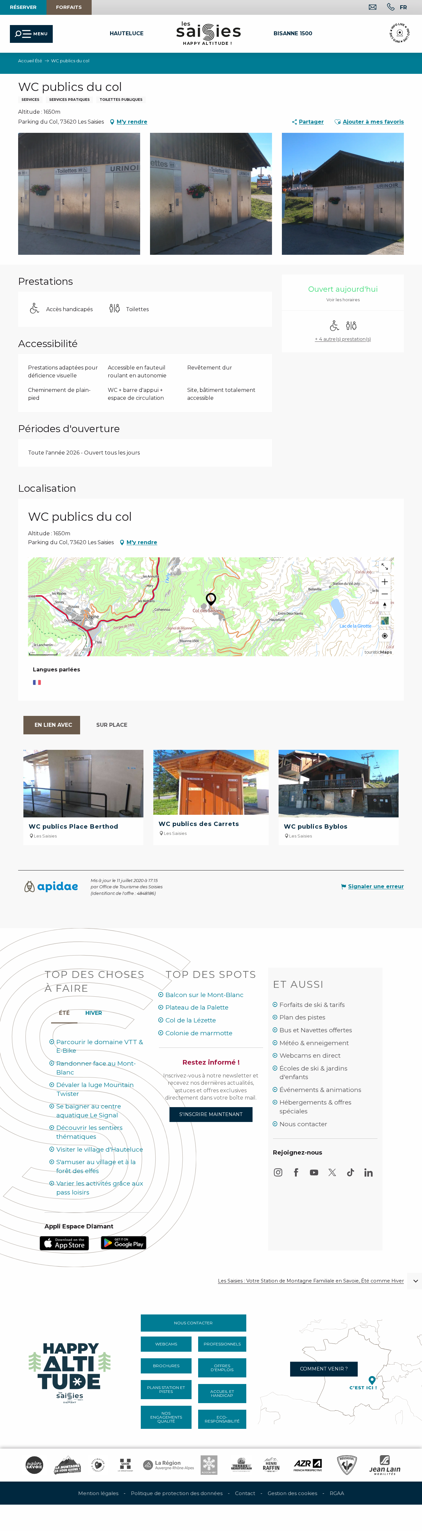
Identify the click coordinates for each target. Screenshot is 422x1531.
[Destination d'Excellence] (98, 1465)
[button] (403, 7)
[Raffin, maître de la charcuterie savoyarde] (272, 1465)
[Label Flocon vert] (209, 1465)
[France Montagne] (67, 1465)
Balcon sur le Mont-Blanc (205, 995)
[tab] (51, 725)
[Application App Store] (64, 1243)
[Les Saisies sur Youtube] (314, 1175)
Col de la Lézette (191, 1020)
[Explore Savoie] (34, 1465)
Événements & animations (320, 1090)
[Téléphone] (386, 8)
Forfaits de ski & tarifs (312, 1005)
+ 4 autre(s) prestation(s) (343, 339)
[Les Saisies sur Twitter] (332, 1175)
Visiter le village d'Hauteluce (99, 1149)
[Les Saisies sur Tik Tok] (350, 1175)
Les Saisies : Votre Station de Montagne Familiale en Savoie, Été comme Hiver (311, 1281)
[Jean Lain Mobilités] (384, 1465)
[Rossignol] (347, 1465)
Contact (245, 1493)
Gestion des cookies (292, 1493)
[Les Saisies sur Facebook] (296, 1175)
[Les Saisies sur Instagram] (278, 1175)
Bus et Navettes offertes (316, 1030)
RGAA (337, 1493)
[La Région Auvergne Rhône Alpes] (168, 1465)
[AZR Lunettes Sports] (308, 1465)
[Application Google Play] (123, 1242)
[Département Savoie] (125, 1465)
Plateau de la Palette (197, 1007)
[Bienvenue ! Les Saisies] (70, 1371)
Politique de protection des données (177, 1493)
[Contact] (367, 8)
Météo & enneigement (314, 1043)
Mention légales (98, 1493)
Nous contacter (303, 1124)
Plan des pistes (302, 1017)
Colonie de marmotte (199, 1033)
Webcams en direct (310, 1055)
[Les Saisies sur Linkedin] (369, 1175)
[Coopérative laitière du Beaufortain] (241, 1465)
